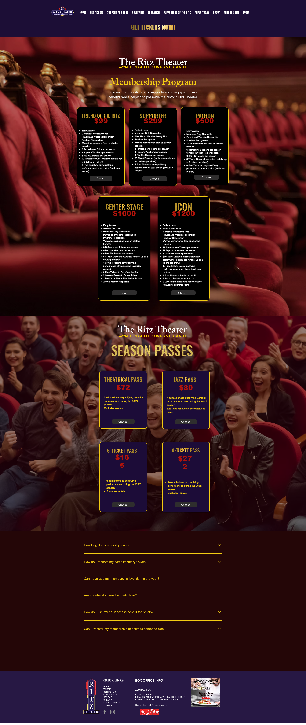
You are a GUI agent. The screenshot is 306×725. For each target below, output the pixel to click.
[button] (118, 12)
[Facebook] (105, 712)
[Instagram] (112, 712)
